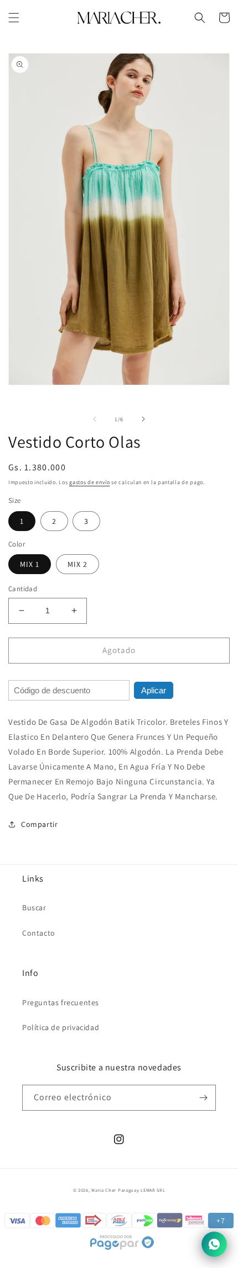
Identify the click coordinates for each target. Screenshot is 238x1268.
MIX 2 (77, 564)
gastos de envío (89, 482)
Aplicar (153, 690)
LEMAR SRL (153, 1190)
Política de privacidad (60, 1027)
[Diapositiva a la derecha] (143, 419)
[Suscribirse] (203, 1098)
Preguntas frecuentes (60, 1002)
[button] (14, 18)
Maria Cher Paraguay (115, 1190)
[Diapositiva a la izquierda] (94, 419)
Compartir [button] (39, 824)
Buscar (34, 907)
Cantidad (22, 588)
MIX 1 (29, 564)
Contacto (38, 933)
